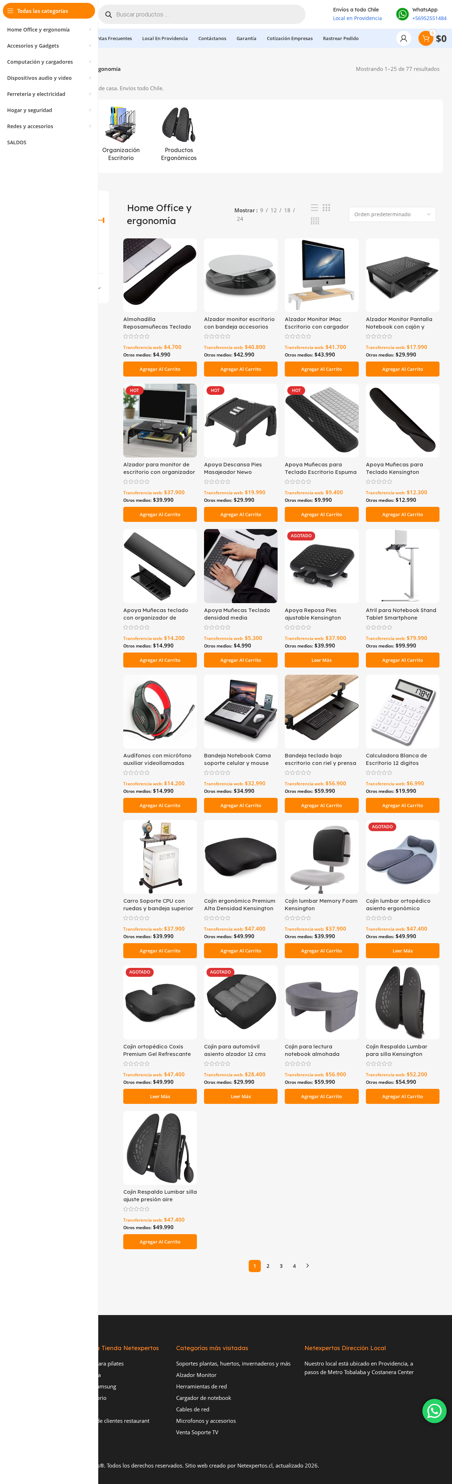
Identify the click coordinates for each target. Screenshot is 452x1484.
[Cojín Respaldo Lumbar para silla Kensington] (402, 1002)
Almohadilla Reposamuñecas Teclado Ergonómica (157, 327)
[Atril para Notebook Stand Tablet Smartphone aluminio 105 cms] (402, 566)
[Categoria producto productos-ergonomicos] (178, 136)
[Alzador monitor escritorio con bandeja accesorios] (241, 275)
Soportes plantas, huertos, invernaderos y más (233, 1363)
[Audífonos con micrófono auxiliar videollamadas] (160, 711)
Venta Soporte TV (197, 1432)
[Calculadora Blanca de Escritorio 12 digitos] (402, 711)
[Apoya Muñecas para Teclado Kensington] (402, 420)
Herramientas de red (201, 1386)
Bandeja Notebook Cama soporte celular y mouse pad (237, 763)
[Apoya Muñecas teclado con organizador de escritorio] (160, 566)
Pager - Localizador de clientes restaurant (98, 1420)
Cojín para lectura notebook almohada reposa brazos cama (313, 1054)
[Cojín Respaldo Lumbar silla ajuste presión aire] (160, 1148)
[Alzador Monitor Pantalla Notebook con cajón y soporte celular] (402, 275)
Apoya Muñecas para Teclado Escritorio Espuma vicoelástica (321, 472)
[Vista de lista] (314, 208)
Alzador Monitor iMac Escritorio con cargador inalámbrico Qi (317, 327)
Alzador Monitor (196, 1374)
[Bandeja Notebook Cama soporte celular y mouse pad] (241, 711)
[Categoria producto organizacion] (120, 136)
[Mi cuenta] (404, 38)
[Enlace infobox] (421, 14)
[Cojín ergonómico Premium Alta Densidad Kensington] (241, 857)
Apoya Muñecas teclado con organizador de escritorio (155, 618)
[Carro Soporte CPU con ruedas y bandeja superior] (160, 857)
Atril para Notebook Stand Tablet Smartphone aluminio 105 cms (401, 618)
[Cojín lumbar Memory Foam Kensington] (321, 857)
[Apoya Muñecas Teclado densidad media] (241, 566)
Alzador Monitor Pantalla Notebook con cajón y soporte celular (399, 327)
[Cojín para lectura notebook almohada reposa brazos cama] (321, 1002)
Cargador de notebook (203, 1397)
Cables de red (192, 1409)
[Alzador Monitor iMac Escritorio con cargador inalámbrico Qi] (321, 275)
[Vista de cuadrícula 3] (326, 208)
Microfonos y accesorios (206, 1420)
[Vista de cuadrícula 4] (315, 221)
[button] (160, 369)
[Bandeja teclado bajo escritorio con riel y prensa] (321, 711)
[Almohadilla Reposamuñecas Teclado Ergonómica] (160, 275)
